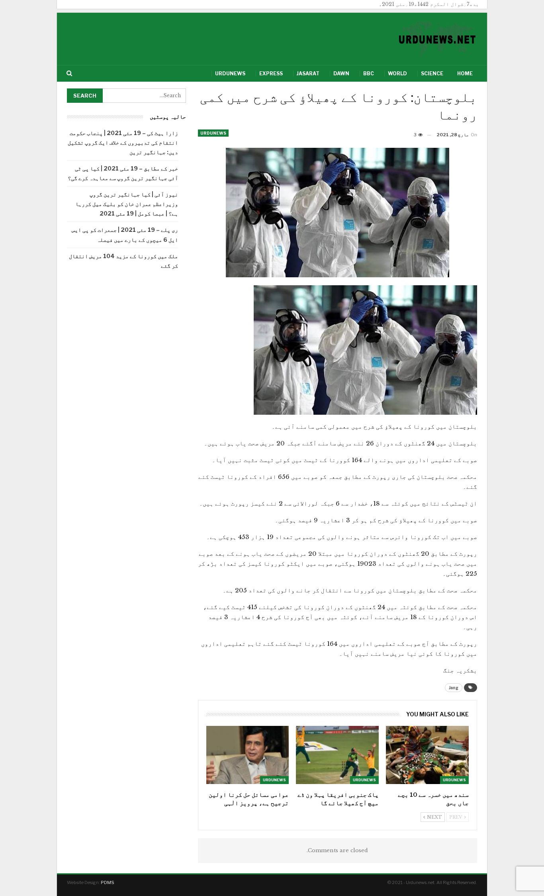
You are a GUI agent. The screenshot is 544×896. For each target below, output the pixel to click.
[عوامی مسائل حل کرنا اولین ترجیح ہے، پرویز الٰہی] (247, 755)
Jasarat (308, 73)
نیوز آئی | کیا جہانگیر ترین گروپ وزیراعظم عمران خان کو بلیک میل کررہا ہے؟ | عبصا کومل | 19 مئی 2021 (126, 204)
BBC (368, 73)
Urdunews (230, 73)
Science (432, 73)
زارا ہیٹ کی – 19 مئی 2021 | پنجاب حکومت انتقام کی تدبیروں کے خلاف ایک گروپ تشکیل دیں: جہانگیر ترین (123, 142)
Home (465, 73)
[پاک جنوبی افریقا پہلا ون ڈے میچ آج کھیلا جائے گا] (337, 755)
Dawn (341, 73)
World (397, 73)
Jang (453, 687)
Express (271, 73)
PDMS (107, 882)
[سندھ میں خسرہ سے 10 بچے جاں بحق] (427, 755)
